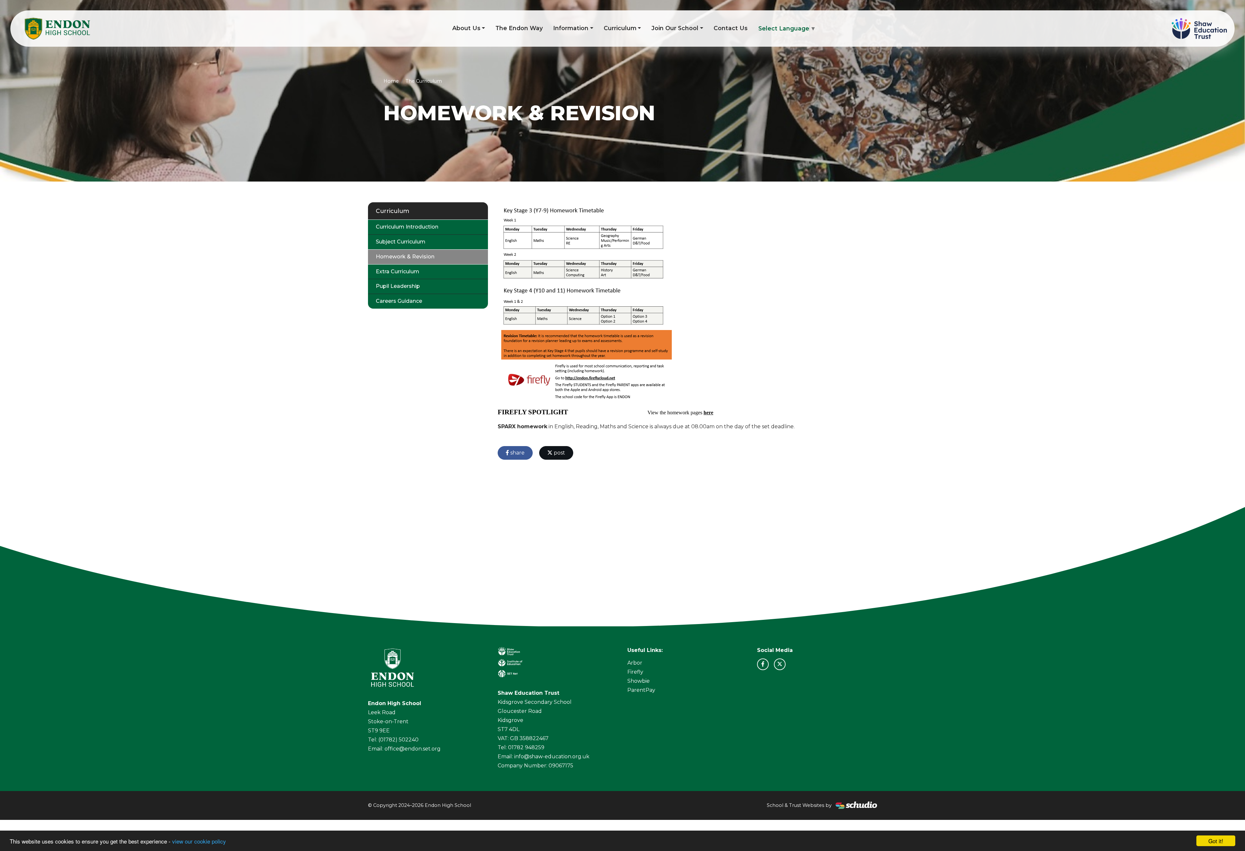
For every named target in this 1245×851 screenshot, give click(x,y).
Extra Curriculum (397, 271)
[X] (780, 664)
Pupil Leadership (398, 286)
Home (391, 81)
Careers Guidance (399, 301)
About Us (466, 28)
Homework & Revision (405, 257)
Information (570, 28)
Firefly (635, 672)
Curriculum (620, 28)
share (517, 453)
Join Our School (674, 28)
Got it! (1215, 841)
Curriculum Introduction (407, 227)
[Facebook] (763, 664)
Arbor (634, 663)
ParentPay (641, 690)
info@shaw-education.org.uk (551, 756)
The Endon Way (519, 28)
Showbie (638, 681)
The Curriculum (424, 81)
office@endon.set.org (413, 749)
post (558, 453)
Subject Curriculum (400, 242)
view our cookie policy (199, 841)
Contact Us (731, 28)
